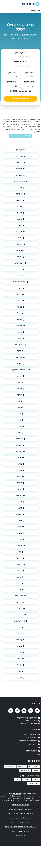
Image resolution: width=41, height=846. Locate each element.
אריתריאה (19, 250)
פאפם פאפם (28, 3)
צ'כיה (19, 589)
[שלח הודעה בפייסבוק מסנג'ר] (17, 710)
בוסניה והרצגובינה (19, 282)
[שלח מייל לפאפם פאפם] (37, 710)
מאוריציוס (19, 439)
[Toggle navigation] (2, 3)
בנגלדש (19, 307)
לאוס (19, 420)
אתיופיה (19, 269)
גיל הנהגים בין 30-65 (20, 91)
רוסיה (19, 658)
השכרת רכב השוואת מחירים (20, 805)
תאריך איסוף (29, 72)
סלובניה (19, 508)
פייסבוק (36, 779)
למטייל (18, 779)
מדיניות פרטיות (25, 770)
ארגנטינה (19, 244)
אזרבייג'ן (19, 175)
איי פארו (19, 200)
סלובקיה (19, 514)
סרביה (19, 539)
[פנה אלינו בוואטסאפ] (30, 710)
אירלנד (19, 213)
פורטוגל (19, 558)
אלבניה (19, 219)
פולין (19, 552)
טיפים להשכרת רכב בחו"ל (28, 741)
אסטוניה (19, 231)
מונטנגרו (19, 451)
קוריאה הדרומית (19, 621)
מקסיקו (19, 470)
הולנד (19, 351)
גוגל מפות (26, 779)
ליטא (19, 432)
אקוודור (19, 238)
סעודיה (19, 520)
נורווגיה (19, 483)
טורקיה (19, 395)
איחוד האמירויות (19, 181)
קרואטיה (19, 640)
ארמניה (19, 257)
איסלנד (19, 206)
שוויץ (19, 671)
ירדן (19, 414)
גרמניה (19, 332)
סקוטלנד (19, 533)
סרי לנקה (19, 545)
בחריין (19, 288)
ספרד (19, 527)
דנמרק (19, 338)
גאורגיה (19, 319)
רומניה (19, 652)
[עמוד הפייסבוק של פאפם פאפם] (10, 710)
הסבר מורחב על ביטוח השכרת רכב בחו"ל (20, 818)
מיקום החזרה (19, 62)
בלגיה (19, 294)
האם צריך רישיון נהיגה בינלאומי (20, 822)
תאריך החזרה (29, 82)
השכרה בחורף (32, 754)
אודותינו (36, 770)
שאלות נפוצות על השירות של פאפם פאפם (20, 813)
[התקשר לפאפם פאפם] (23, 710)
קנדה (19, 627)
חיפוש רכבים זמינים (19, 99)
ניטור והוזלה (21, 766)
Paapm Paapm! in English (21, 831)
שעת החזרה (11, 82)
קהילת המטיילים (33, 783)
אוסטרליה (19, 156)
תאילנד (19, 677)
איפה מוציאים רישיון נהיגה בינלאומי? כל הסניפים (20, 827)
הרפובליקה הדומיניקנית (19, 370)
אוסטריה (19, 150)
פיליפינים (19, 564)
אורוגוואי (19, 169)
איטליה (19, 187)
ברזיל (19, 313)
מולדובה (19, 445)
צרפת (19, 602)
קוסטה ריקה (19, 615)
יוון (19, 401)
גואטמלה (19, 326)
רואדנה (19, 646)
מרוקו (19, 476)
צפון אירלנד (19, 596)
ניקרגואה (19, 495)
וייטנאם (19, 376)
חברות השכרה (32, 744)
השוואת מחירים (33, 766)
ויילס (19, 382)
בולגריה (19, 275)
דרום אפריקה (19, 344)
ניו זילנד (19, 489)
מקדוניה (19, 464)
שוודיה (19, 665)
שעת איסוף (11, 72)
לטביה (19, 426)
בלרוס (19, 300)
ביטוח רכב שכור (31, 737)
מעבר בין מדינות (31, 751)
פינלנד (19, 571)
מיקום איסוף (19, 53)
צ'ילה (19, 583)
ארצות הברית (19, 263)
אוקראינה (19, 162)
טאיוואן (19, 388)
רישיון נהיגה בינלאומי (30, 734)
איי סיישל (19, 194)
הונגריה (19, 363)
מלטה (19, 457)
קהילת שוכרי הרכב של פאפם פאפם (20, 809)
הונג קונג (19, 357)
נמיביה (19, 501)
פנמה (19, 577)
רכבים (35, 747)
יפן (19, 407)
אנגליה (19, 225)
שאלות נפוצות (10, 766)
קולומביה (19, 608)
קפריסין (19, 633)
